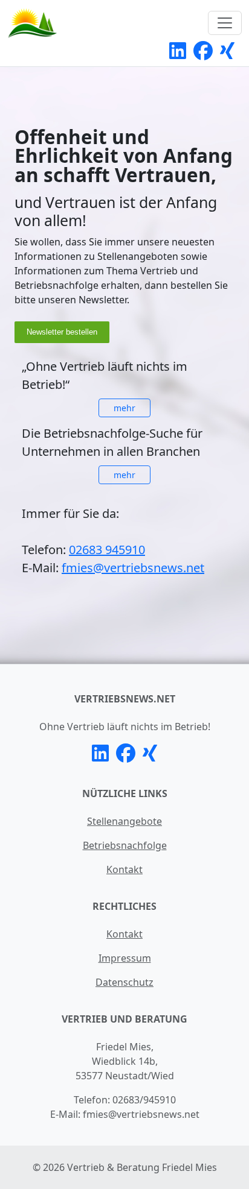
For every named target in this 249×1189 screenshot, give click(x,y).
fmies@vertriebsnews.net (133, 568)
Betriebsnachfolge (125, 845)
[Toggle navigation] (225, 23)
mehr (124, 408)
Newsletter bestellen (62, 331)
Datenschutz (124, 982)
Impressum (125, 958)
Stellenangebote (124, 821)
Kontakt (124, 869)
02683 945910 (107, 549)
